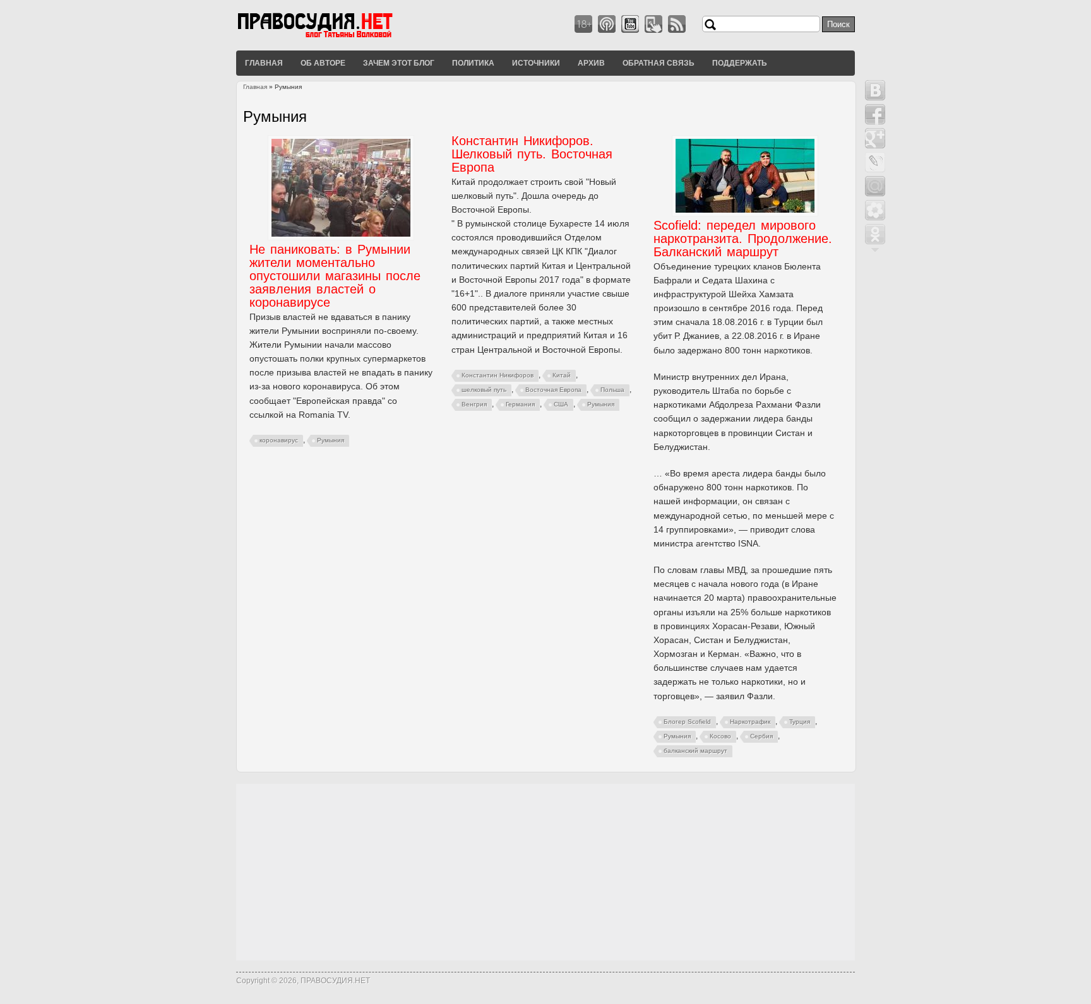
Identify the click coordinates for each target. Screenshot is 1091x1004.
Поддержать (739, 62)
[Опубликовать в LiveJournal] (875, 162)
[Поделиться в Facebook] (875, 114)
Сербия (761, 736)
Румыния (330, 440)
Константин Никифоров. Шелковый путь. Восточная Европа (531, 154)
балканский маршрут (695, 750)
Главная (264, 62)
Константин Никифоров (498, 375)
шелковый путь (484, 389)
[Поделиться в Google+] (875, 138)
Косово (720, 736)
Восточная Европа (553, 389)
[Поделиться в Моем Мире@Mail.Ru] (875, 186)
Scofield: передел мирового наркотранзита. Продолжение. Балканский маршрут (742, 238)
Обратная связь (659, 62)
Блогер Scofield (687, 721)
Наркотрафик (750, 721)
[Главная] (331, 37)
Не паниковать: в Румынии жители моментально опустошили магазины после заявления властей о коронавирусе (334, 275)
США (561, 404)
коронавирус (278, 440)
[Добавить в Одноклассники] (875, 234)
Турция (799, 721)
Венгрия (474, 404)
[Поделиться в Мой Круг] (875, 210)
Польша (612, 389)
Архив (591, 62)
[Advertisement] (545, 872)
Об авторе (323, 62)
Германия (520, 404)
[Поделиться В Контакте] (875, 90)
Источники (536, 62)
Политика (473, 62)
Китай (561, 375)
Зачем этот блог (398, 62)
